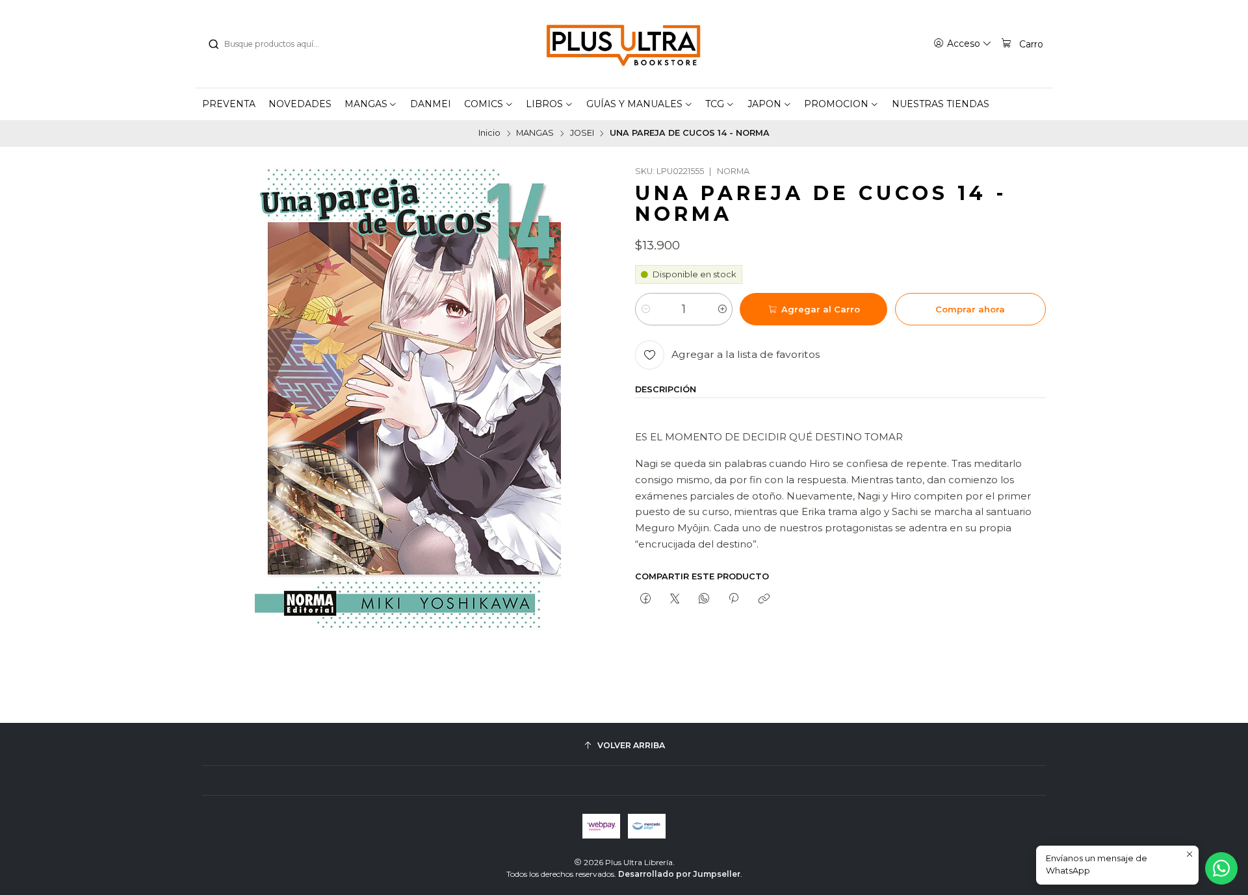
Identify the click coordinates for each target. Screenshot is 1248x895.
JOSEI (582, 133)
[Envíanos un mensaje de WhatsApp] (1221, 868)
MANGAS (535, 133)
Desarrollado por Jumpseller (679, 874)
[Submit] (213, 44)
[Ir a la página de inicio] (624, 44)
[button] (371, 104)
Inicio (489, 133)
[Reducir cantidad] (646, 309)
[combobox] (273, 44)
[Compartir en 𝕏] (674, 599)
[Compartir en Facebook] (645, 599)
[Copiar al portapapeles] (763, 599)
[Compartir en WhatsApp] (704, 599)
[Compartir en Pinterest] (733, 599)
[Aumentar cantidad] (722, 309)
